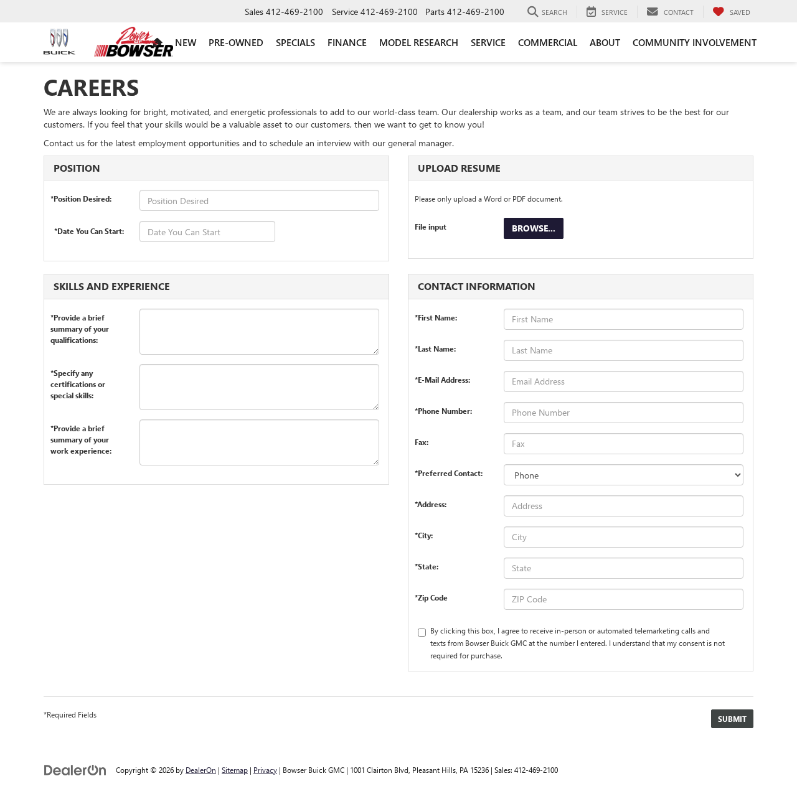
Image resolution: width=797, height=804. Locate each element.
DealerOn (201, 770)
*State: (426, 566)
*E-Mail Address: (442, 380)
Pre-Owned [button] (236, 42)
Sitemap (235, 770)
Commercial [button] (547, 42)
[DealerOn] (75, 769)
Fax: (421, 442)
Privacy (265, 770)
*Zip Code (431, 597)
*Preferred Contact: (449, 473)
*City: (424, 535)
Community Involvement (695, 42)
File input (430, 226)
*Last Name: (435, 348)
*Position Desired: (80, 198)
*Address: (430, 504)
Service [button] (488, 42)
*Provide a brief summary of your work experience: (80, 430)
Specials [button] (295, 42)
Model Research (418, 42)
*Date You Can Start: (89, 231)
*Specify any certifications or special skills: (77, 375)
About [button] (605, 42)
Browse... (533, 228)
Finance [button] (347, 42)
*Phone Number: (443, 411)
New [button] (185, 42)
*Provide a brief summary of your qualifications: (79, 319)
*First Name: (436, 317)
